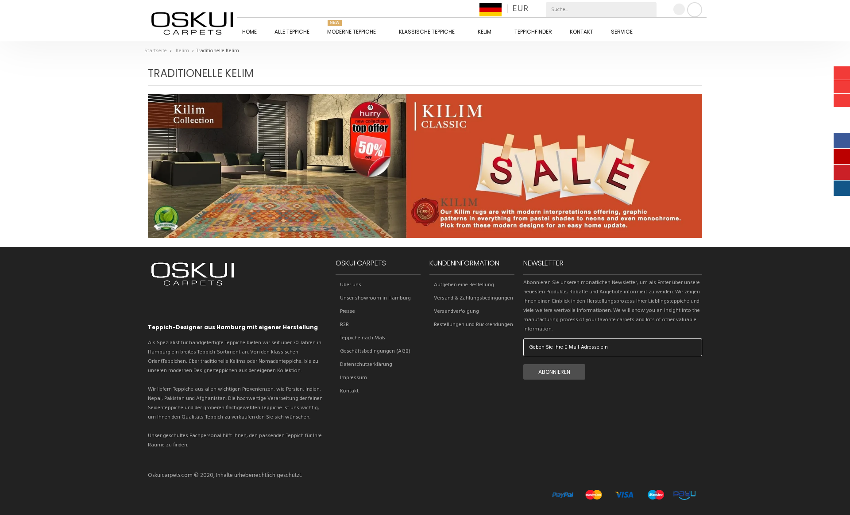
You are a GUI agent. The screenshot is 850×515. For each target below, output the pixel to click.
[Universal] (192, 287)
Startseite (156, 50)
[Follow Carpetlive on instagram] (185, 307)
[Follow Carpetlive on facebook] (170, 307)
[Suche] (649, 9)
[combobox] (581, 9)
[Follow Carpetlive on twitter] (155, 307)
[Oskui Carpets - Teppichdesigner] (192, 22)
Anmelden (694, 9)
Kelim (183, 50)
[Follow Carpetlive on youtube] (200, 307)
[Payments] (623, 502)
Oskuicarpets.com (170, 475)
